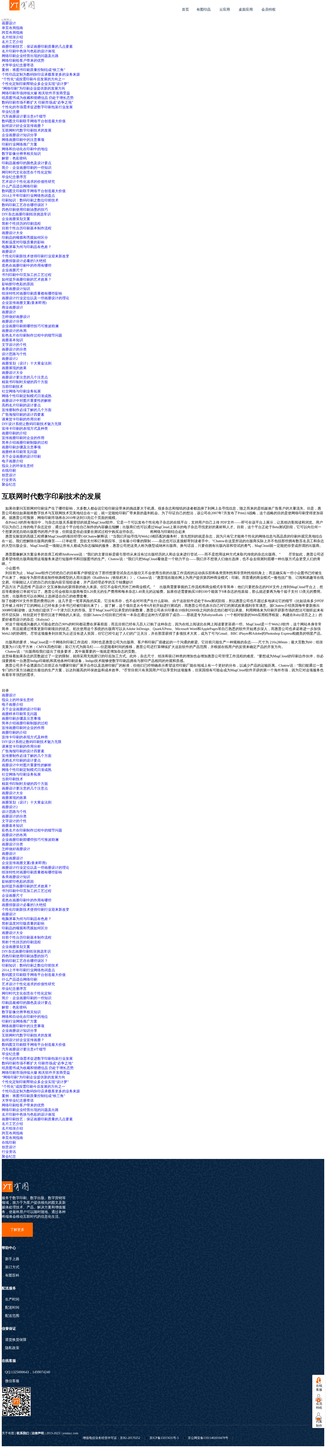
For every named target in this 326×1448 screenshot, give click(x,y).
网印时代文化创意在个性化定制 (26, 172)
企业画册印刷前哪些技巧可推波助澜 (30, 326)
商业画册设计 (12, 307)
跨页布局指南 (12, 32)
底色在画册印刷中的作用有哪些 (26, 265)
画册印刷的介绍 (14, 433)
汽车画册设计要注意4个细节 (24, 116)
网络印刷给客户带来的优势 (23, 60)
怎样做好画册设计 (16, 317)
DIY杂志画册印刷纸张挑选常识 (26, 214)
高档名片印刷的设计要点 (21, 405)
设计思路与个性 (14, 354)
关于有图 (8, 1433)
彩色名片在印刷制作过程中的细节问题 (32, 335)
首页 (185, 9)
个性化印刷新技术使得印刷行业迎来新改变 (35, 256)
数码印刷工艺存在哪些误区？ (25, 205)
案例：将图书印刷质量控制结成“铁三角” (33, 70)
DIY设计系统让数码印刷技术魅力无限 (31, 424)
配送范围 (12, 1316)
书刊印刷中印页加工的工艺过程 (26, 275)
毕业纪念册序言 (14, 177)
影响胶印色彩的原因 (18, 284)
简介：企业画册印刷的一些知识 (26, 167)
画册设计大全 (12, 233)
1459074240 (41, 1372)
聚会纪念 (9, 484)
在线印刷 (9, 470)
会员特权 (268, 9)
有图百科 (12, 1275)
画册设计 (9, 23)
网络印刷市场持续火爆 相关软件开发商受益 (36, 93)
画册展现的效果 (14, 368)
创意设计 (9, 475)
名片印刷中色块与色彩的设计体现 (28, 51)
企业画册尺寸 (12, 270)
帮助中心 (9, 1248)
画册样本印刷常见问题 (19, 452)
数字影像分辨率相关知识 (21, 154)
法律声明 (37, 1433)
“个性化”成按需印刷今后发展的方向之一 (33, 79)
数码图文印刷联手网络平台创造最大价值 (34, 121)
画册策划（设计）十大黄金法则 (26, 363)
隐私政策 (12, 1348)
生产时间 (12, 1299)
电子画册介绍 (12, 461)
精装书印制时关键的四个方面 (25, 382)
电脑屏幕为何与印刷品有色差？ (26, 247)
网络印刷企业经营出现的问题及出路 (30, 56)
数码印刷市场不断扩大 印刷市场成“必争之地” (37, 102)
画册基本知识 (12, 340)
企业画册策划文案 (16, 219)
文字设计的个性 (14, 345)
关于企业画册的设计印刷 (21, 456)
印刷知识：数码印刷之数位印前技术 (30, 200)
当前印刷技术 (12, 386)
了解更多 (17, 1229)
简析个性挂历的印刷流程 (21, 223)
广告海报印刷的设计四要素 (23, 414)
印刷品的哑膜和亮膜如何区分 (25, 237)
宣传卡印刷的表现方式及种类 (25, 428)
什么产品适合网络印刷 (19, 186)
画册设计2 (10, 359)
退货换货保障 (15, 1340)
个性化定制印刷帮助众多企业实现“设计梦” (35, 84)
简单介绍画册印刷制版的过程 (25, 442)
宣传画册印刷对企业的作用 (23, 438)
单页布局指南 (12, 28)
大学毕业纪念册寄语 (18, 65)
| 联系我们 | (23, 1433)
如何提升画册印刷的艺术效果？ (26, 279)
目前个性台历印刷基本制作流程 (26, 228)
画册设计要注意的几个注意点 (25, 377)
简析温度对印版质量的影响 (23, 242)
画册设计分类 (12, 321)
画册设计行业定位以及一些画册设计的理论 (35, 298)
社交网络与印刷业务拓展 (21, 391)
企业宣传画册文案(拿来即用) (24, 303)
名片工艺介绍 (12, 42)
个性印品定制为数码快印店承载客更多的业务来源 (41, 74)
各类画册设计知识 (16, 289)
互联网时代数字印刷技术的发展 (26, 130)
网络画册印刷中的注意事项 (23, 140)
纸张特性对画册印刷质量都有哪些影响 (32, 293)
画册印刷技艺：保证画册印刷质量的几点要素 (37, 46)
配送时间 (12, 1307)
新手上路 (12, 1259)
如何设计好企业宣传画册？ (23, 126)
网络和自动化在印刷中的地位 (25, 149)
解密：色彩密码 (14, 158)
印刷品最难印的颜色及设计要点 (26, 163)
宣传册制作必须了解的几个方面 (26, 410)
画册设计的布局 (14, 331)
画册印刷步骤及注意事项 (21, 447)
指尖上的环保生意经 (18, 466)
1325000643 (20, 1372)
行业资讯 (9, 480)
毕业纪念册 (11, 112)
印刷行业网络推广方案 (19, 144)
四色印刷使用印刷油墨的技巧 (25, 209)
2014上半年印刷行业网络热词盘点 (28, 195)
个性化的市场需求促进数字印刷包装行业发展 (37, 107)
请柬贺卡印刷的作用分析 (21, 419)
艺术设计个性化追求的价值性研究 (28, 181)
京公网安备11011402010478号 (208, 1438)
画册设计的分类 (14, 349)
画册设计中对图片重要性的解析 (26, 400)
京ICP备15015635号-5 (164, 1438)
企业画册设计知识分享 (19, 135)
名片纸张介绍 (12, 37)
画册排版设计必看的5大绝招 (24, 261)
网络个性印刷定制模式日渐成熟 (26, 396)
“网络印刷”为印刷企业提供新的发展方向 (33, 88)
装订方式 (12, 1267)
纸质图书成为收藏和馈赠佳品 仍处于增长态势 (38, 98)
